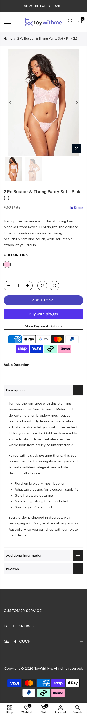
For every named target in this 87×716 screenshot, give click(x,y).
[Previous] (10, 102)
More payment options (43, 326)
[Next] (76, 102)
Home (8, 38)
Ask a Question (16, 365)
